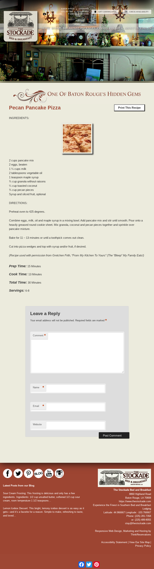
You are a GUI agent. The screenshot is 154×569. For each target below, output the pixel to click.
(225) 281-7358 (67, 11)
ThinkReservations (141, 534)
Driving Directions (79, 14)
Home (46, 28)
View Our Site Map (139, 542)
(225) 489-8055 (83, 11)
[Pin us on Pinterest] (28, 473)
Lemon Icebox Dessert (15, 508)
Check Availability (139, 12)
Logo (29, 36)
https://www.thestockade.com (135, 501)
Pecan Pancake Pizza (35, 108)
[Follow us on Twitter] (18, 473)
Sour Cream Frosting (14, 493)
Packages (88, 28)
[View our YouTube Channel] (49, 473)
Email (38, 406)
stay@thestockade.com (138, 523)
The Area (116, 28)
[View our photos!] (59, 473)
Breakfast (71, 28)
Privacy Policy (143, 545)
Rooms (56, 28)
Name (38, 387)
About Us (131, 28)
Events (102, 28)
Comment (39, 335)
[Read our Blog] (38, 473)
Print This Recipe (129, 107)
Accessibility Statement (114, 542)
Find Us (145, 28)
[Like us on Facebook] (7, 473)
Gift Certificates (107, 12)
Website (37, 424)
